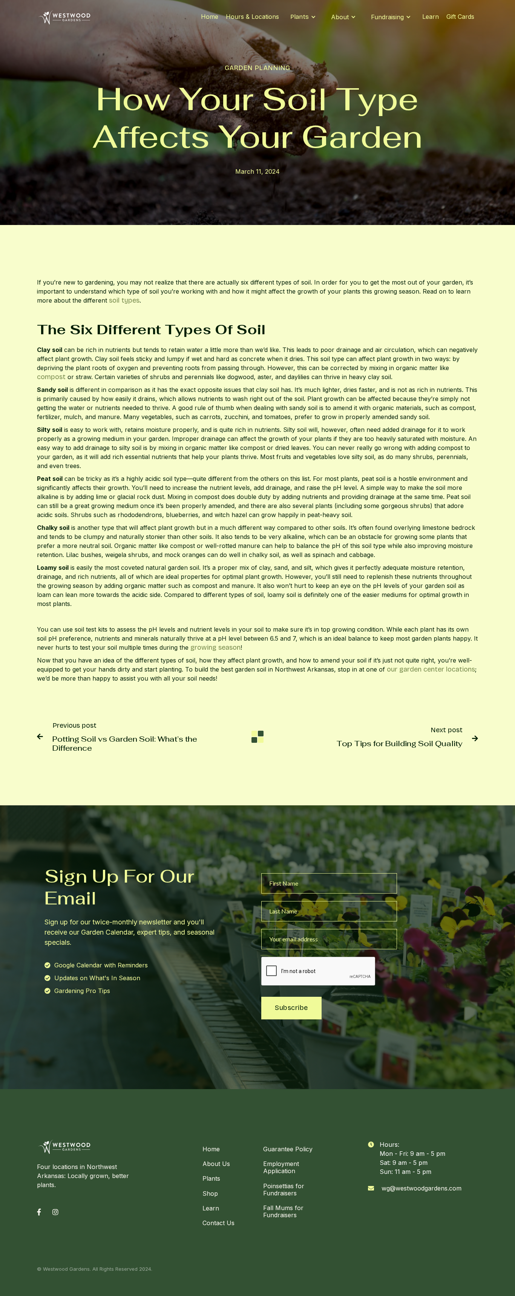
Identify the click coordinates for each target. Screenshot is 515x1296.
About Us (216, 1163)
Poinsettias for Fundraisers (283, 1189)
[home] (64, 17)
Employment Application (281, 1167)
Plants (211, 1178)
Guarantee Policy (288, 1149)
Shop (210, 1193)
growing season (215, 647)
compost (51, 377)
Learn (430, 16)
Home (209, 16)
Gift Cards (460, 16)
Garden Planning (257, 68)
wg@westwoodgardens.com (421, 1188)
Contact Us (218, 1223)
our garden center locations (430, 669)
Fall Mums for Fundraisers (283, 1211)
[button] (303, 17)
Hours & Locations (252, 16)
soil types (123, 300)
